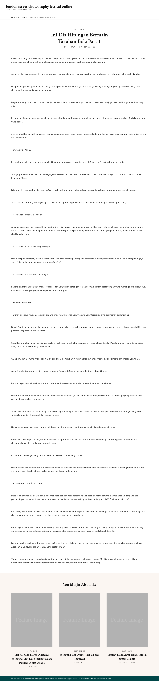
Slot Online (79, 29)
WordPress (107, 679)
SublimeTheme (88, 679)
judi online (135, 74)
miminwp (71, 47)
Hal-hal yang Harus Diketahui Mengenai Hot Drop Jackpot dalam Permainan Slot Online (32, 658)
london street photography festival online (39, 6)
